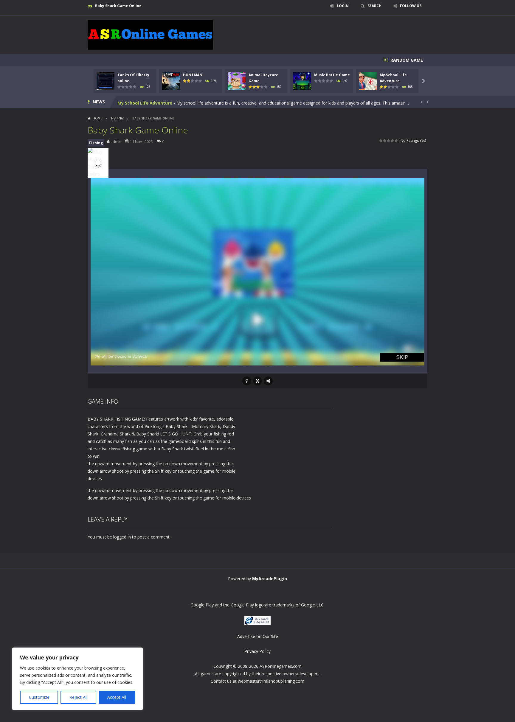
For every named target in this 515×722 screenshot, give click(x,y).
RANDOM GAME (406, 60)
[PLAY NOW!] (105, 80)
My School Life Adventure (144, 102)
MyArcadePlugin (269, 578)
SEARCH (374, 5)
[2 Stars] (385, 140)
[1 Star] (381, 140)
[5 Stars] (396, 140)
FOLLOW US (410, 5)
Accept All (116, 697)
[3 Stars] (389, 140)
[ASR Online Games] (150, 34)
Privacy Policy (257, 651)
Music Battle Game (332, 74)
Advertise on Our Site (257, 636)
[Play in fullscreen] (257, 380)
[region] (77, 679)
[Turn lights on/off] (246, 380)
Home (97, 118)
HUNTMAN (192, 74)
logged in (122, 537)
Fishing (117, 118)
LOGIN (343, 5)
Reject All (78, 697)
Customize (39, 697)
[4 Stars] (393, 140)
